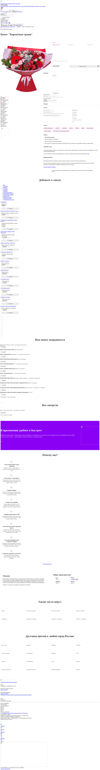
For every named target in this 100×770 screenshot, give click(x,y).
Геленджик (4, 25)
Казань (78, 661)
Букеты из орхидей (31, 610)
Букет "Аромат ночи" (6, 353)
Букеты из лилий (80, 610)
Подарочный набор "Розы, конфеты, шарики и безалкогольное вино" (17, 391)
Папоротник (74, 115)
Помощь (32, 6)
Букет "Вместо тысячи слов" (7, 377)
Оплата (13, 3)
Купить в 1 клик (83, 66)
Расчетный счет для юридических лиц (61, 131)
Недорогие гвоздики (31, 619)
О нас (6, 3)
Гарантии (18, 3)
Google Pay (64, 128)
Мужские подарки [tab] (7, 197)
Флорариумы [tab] (6, 196)
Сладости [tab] (5, 188)
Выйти (20, 11)
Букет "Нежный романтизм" (7, 362)
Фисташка (74, 113)
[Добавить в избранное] (98, 66)
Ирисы (3, 610)
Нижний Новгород (31, 669)
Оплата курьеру (47, 131)
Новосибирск (30, 653)
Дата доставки (47, 94)
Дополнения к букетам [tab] (8, 199)
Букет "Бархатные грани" (6, 414)
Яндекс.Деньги (90, 128)
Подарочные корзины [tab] (8, 193)
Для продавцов (4, 4)
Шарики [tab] (5, 187)
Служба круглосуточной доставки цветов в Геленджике (15, 713)
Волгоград (4, 645)
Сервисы (37, 6)
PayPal (82, 128)
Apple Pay (58, 128)
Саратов (78, 645)
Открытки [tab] (5, 186)
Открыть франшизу (13, 6)
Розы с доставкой (55, 610)
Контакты (28, 6)
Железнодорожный (55, 669)
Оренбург (53, 645)
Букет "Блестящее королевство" (8, 367)
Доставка (9, 3)
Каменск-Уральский (6, 669)
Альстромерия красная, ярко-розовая (51, 115)
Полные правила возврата (50, 167)
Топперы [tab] (5, 191)
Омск (52, 661)
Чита (77, 653)
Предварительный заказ (54, 66)
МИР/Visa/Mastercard (48, 128)
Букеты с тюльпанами (81, 619)
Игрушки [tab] (5, 189)
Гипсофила (4, 619)
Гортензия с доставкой (56, 619)
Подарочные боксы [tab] (7, 192)
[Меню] (9, 23)
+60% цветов (90, 44)
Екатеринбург (30, 661)
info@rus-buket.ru (4, 693)
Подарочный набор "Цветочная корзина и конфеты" (13, 386)
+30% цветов (70, 44)
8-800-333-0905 (4, 689)
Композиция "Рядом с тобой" (7, 347)
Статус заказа (42, 6)
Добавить (11, 208)
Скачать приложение (5, 768)
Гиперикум (74, 112)
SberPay (71, 128)
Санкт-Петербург (6, 653)
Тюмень (3, 661)
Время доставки (47, 98)
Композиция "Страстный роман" (8, 396)
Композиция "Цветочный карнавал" (9, 358)
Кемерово (53, 653)
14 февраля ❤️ (74, 579)
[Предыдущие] (1, 96)
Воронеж (29, 645)
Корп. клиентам (22, 6)
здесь (88, 153)
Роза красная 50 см (47, 111)
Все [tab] (4, 185)
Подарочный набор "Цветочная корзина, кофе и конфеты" (14, 381)
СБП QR (77, 128)
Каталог (2, 3)
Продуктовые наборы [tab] (8, 194)
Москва (78, 669)
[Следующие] (1, 137)
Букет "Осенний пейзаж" (6, 372)
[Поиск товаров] (2, 23)
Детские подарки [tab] (7, 198)
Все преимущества (47, 564)
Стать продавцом (5, 6)
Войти (15, 11)
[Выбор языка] (2, 8)
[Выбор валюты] (1, 9)
